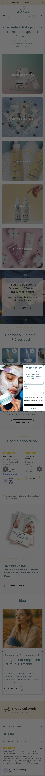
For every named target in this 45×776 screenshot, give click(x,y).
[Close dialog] (44, 366)
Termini (37, 401)
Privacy (32, 401)
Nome (25, 381)
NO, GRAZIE (33, 408)
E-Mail (26, 386)
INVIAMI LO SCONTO (33, 404)
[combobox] (26, 393)
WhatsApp (27, 390)
